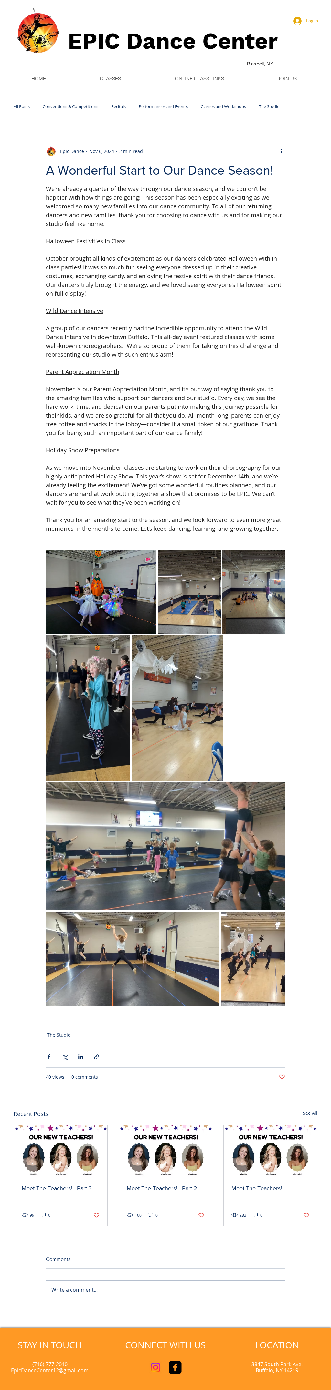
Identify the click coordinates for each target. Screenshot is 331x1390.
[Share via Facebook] (49, 1057)
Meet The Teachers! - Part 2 (162, 1188)
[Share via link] (96, 1057)
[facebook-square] (175, 1367)
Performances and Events (163, 106)
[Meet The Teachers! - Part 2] (165, 1151)
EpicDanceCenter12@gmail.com (50, 1370)
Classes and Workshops (223, 106)
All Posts (22, 106)
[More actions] (281, 151)
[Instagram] (155, 1367)
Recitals (118, 106)
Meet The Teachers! (256, 1188)
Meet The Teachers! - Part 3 (57, 1188)
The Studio (269, 106)
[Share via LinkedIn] (81, 1057)
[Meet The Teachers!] (270, 1151)
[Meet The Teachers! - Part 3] (60, 1151)
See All (310, 1113)
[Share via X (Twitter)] (65, 1057)
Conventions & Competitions (70, 106)
